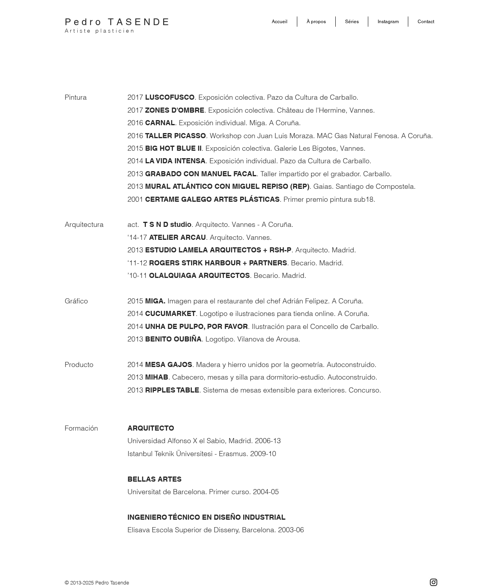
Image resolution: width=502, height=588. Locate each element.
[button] (316, 21)
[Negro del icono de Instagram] (433, 582)
